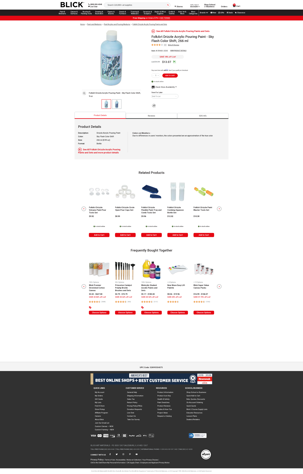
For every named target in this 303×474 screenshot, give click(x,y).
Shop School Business (209, 6)
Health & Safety (163, 399)
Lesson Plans (192, 416)
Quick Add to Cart (193, 396)
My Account (99, 392)
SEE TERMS (165, 18)
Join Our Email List (102, 423)
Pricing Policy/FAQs (134, 406)
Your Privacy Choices (150, 460)
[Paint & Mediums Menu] (63, 15)
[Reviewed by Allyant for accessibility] (206, 454)
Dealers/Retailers (193, 419)
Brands (203, 13)
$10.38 (196, 216)
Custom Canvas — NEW (104, 426)
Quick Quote (191, 406)
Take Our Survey (133, 419)
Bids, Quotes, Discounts (196, 399)
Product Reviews (163, 406)
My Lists (98, 402)
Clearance (241, 13)
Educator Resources (194, 413)
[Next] (219, 208)
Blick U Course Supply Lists (197, 409)
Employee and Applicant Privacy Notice (154, 463)
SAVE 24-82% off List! (97, 297)
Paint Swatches (163, 402)
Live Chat (130, 413)
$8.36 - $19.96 (173, 294)
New (214, 13)
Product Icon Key (164, 396)
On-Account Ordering (195, 402)
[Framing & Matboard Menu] (135, 15)
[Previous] (83, 208)
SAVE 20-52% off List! (149, 297)
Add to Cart (99, 235)
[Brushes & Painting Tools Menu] (86, 15)
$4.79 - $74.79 (121, 294)
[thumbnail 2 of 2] (116, 104)
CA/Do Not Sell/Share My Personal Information (108, 463)
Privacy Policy (97, 459)
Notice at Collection (134, 460)
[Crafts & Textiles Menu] (173, 15)
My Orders (99, 396)
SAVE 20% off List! (174, 297)
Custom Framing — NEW (104, 430)
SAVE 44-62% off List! (123, 297)
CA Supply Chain (133, 463)
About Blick (99, 419)
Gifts (222, 13)
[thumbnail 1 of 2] (106, 104)
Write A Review (173, 45)
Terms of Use (110, 460)
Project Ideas (162, 413)
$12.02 (170, 216)
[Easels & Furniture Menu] (123, 15)
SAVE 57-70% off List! (202, 297)
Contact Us (131, 416)
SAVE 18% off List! (168, 57)
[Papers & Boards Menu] (112, 15)
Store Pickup (100, 409)
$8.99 (117, 216)
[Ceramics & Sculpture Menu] (147, 15)
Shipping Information (135, 396)
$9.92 (91, 216)
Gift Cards (99, 399)
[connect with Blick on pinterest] (130, 456)
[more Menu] (193, 15)
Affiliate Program (101, 413)
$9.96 (143, 216)
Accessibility (120, 460)
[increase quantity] (158, 75)
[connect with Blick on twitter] (116, 456)
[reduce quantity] (153, 75)
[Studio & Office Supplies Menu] (160, 15)
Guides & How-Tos (164, 409)
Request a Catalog (164, 416)
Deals (230, 13)
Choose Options (99, 312)
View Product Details (178, 50)
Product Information (165, 392)
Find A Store (100, 406)
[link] (92, 7)
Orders (224, 7)
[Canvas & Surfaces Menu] (74, 15)
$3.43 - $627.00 (95, 294)
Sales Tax (131, 399)
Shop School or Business (196, 392)
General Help (132, 392)
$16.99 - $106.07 (201, 294)
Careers (98, 416)
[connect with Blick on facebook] (110, 456)
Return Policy (132, 402)
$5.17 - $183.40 (148, 294)
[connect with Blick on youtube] (136, 456)
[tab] (100, 115)
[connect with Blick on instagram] (123, 456)
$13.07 (166, 62)
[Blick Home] (72, 5)
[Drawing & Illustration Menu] (99, 15)
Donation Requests (134, 409)
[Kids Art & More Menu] (183, 15)
